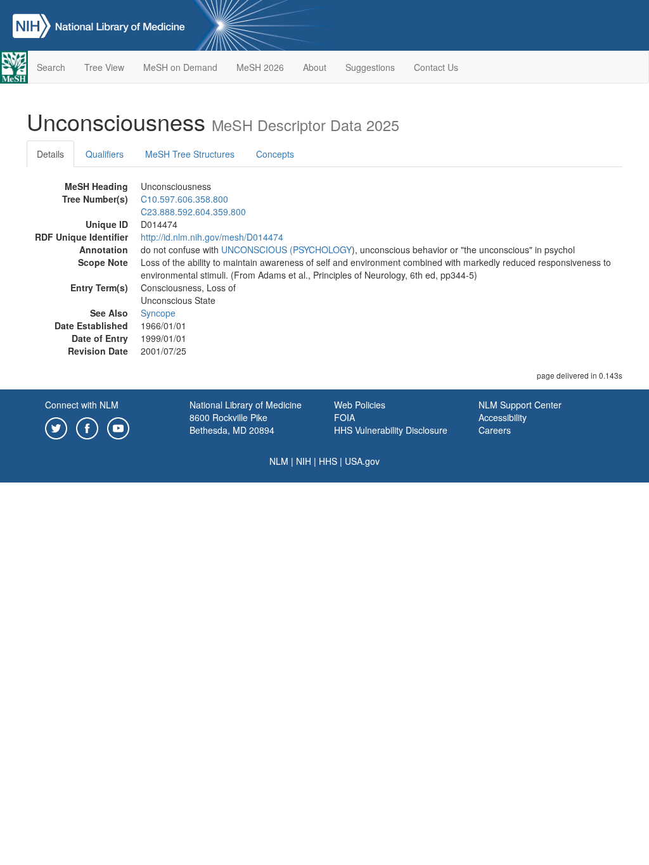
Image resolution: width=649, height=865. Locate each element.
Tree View (104, 67)
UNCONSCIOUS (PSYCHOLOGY (286, 249)
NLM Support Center (520, 404)
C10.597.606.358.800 (184, 199)
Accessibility (503, 417)
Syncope (158, 312)
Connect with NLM (82, 404)
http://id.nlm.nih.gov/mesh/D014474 (212, 236)
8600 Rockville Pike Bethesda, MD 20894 (232, 423)
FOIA (344, 417)
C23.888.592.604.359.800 (193, 211)
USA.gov (362, 461)
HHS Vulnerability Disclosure (390, 430)
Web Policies (359, 404)
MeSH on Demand (180, 67)
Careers (495, 430)
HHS (328, 461)
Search (51, 67)
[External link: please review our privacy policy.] (56, 426)
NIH (303, 461)
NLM (278, 461)
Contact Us (436, 67)
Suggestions (370, 67)
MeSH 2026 (260, 67)
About (314, 67)
